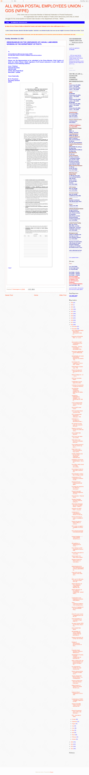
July (73, 726)
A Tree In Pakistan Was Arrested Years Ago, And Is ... (77, 404)
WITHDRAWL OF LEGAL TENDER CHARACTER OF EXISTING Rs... (77, 656)
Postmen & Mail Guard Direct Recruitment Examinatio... (77, 682)
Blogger (51, 772)
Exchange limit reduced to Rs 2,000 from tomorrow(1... (78, 488)
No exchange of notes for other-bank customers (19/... (77, 470)
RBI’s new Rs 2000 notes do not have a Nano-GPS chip (77, 580)
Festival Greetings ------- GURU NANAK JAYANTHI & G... (77, 537)
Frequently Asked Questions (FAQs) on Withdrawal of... (77, 651)
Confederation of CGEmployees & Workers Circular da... (77, 513)
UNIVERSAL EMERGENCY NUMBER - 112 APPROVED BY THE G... (77, 398)
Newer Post (9, 295)
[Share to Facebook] (32, 289)
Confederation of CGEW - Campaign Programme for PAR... (77, 700)
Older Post (62, 295)
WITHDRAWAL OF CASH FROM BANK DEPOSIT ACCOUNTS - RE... (78, 358)
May (73, 730)
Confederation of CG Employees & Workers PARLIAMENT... (77, 599)
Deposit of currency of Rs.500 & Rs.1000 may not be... (77, 429)
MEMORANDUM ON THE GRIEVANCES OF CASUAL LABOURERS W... (78, 568)
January (74, 739)
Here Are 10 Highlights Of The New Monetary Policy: (77, 608)
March (73, 734)
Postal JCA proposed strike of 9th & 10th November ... (76, 712)
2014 (72, 744)
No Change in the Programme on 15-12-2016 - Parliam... (77, 363)
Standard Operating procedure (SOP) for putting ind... (77, 500)
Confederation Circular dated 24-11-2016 (77, 382)
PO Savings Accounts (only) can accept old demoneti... (77, 425)
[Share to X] (31, 289)
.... (72, 339)
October (74, 719)
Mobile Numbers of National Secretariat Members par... (77, 686)
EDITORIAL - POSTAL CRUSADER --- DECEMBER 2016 (77, 348)
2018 (72, 320)
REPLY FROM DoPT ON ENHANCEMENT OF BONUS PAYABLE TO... (77, 662)
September (74, 721)
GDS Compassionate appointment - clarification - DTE (76, 415)
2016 (72, 324)
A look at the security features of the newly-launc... (77, 573)
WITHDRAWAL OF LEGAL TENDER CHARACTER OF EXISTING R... (76, 633)
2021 (72, 313)
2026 (72, 302)
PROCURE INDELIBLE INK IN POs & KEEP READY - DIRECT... (77, 505)
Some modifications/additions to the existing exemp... (77, 604)
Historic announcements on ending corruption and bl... (77, 672)
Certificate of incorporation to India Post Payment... (78, 386)
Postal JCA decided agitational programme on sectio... (77, 492)
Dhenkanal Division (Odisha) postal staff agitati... (77, 483)
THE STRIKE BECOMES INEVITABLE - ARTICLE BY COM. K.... (77, 332)
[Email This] (28, 289)
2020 (72, 315)
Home (7, 22)
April (73, 732)
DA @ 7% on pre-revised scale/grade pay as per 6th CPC (77, 615)
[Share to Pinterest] (34, 289)
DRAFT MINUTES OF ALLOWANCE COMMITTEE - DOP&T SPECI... (78, 591)
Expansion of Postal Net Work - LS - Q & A (77, 337)
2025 (72, 304)
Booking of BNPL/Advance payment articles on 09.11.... (77, 644)
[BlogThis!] (30, 289)
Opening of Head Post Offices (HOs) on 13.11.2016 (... (77, 561)
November (74, 328)
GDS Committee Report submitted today (77, 411)
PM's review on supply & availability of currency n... (77, 527)
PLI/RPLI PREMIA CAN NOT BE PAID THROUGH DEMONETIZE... (77, 455)
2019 (72, 318)
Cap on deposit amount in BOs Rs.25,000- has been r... (77, 446)
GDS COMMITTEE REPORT (76, 433)
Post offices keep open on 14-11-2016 (78, 553)
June (73, 728)
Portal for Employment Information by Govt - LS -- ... (77, 371)
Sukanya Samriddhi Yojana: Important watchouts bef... (76, 705)
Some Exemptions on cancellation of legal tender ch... (77, 620)
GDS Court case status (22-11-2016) (77, 437)
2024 (72, 307)
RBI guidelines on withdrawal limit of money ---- (76, 544)
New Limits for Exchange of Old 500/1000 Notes (77, 531)
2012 (72, 748)
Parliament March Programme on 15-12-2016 (77, 693)
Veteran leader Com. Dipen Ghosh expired (77, 557)
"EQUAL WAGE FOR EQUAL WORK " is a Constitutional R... (77, 677)
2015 (72, 742)
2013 (72, 746)
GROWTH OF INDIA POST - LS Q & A (76, 509)
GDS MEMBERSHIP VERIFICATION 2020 (19, 22)
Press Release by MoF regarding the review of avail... (77, 549)
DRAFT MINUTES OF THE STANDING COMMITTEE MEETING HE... (77, 585)
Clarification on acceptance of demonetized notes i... (77, 420)
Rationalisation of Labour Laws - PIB (77, 367)
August (74, 723)
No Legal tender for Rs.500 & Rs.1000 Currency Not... (76, 668)
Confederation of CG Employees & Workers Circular (77, 478)
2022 (72, 311)
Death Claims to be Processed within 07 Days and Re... (77, 450)
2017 (72, 322)
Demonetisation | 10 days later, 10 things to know (77, 474)
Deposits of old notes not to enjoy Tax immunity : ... (77, 638)
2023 (72, 309)
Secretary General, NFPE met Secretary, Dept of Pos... (77, 624)
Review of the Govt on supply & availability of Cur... (77, 518)
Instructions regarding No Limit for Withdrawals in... (77, 352)
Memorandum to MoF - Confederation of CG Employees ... (77, 343)
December (74, 326)
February (74, 737)
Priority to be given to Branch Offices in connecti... (76, 522)
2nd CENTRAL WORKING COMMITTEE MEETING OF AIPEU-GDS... (77, 391)
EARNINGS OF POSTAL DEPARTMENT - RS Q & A (77, 461)
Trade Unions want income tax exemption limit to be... (77, 441)
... (72, 541)
